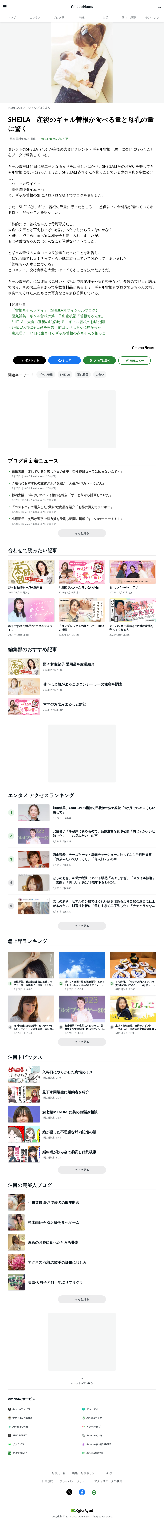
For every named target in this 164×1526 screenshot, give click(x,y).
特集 (82, 17)
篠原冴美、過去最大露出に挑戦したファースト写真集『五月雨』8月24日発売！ (34, 985)
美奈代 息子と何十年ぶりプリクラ (55, 1282)
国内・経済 (129, 17)
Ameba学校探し (95, 1453)
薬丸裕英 (82, 374)
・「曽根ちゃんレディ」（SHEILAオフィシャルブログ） (53, 310)
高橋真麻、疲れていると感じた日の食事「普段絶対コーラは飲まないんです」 (68, 471)
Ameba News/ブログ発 (53, 139)
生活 (105, 17)
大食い (100, 374)
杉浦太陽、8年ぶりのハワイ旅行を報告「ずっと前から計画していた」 (62, 495)
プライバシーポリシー (74, 1481)
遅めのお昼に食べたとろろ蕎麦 (53, 1242)
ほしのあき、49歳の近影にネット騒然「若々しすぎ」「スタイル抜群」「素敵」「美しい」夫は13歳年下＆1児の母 (104, 880)
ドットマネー (93, 1409)
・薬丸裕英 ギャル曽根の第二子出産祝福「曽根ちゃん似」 (56, 315)
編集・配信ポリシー (84, 1473)
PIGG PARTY (19, 1435)
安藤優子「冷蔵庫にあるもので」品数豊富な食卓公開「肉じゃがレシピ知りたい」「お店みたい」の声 (84, 1029)
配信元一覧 (59, 1473)
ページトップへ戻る (82, 1383)
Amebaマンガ (94, 1435)
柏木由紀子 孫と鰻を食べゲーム (53, 1222)
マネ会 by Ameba (22, 1418)
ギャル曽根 (46, 374)
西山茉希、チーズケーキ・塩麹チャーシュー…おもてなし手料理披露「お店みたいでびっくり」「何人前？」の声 (102, 856)
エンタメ (35, 17)
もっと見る (82, 533)
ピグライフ (18, 1444)
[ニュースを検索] (159, 6)
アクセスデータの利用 (108, 1481)
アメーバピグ (93, 1426)
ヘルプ (108, 1473)
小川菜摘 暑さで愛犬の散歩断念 (53, 1202)
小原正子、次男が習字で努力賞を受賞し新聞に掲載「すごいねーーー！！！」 (68, 519)
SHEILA (65, 374)
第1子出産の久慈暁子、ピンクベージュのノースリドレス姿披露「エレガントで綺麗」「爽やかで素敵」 (33, 1029)
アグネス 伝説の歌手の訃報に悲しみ (57, 1262)
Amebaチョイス (21, 1409)
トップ (12, 17)
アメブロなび (19, 1453)
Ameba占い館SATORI (98, 1444)
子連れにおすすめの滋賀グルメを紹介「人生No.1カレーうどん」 (58, 483)
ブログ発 (58, 17)
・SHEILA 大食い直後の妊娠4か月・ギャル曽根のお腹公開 (56, 321)
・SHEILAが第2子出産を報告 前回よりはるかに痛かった (54, 327)
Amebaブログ (94, 1418)
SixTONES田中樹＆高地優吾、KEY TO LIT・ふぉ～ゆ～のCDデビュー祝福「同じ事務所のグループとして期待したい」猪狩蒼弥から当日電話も (84, 986)
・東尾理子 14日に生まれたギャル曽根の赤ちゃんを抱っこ (57, 333)
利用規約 (47, 1481)
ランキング (152, 17)
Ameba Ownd (20, 1426)
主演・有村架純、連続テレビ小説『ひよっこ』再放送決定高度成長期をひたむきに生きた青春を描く (134, 1029)
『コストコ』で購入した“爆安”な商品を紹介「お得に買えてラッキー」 (63, 507)
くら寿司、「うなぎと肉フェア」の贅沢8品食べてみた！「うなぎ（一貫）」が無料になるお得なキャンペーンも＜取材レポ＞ (134, 986)
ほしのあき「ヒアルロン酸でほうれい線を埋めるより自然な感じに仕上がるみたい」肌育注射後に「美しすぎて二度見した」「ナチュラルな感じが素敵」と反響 (104, 905)
